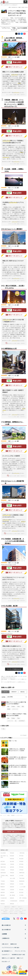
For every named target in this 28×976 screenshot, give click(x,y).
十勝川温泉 (21, 853)
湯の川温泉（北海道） (4, 856)
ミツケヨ (15, 911)
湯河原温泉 (3, 872)
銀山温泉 (12, 861)
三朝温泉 (3, 889)
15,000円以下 (22, 720)
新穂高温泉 (21, 881)
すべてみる (23, 735)
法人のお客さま (6, 929)
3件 (18, 305)
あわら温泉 (12, 878)
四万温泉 (21, 864)
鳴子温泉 (21, 855)
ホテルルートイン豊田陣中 (14, 229)
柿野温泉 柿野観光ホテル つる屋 (14, 423)
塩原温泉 (12, 867)
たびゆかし (21, 911)
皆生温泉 (21, 889)
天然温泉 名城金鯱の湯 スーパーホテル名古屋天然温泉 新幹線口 (15, 541)
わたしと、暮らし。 (5, 910)
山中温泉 (21, 875)
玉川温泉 (21, 895)
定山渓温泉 (3, 853)
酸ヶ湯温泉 (12, 895)
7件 (18, 126)
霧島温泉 (3, 895)
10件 (18, 57)
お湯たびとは (7, 906)
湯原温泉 (3, 892)
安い (16, 720)
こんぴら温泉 (22, 886)
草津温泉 (21, 861)
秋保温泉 (12, 858)
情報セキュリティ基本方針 (8, 958)
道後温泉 (12, 886)
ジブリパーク (15, 709)
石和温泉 (21, 869)
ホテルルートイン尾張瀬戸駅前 (14, 482)
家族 (8, 706)
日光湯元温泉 (4, 898)
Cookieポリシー (6, 954)
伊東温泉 (12, 872)
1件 (18, 500)
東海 (23, 706)
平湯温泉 (12, 881)
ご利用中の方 (5, 938)
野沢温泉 (21, 867)
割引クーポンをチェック (15, 67)
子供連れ (13, 706)
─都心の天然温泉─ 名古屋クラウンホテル (15, 287)
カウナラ (11, 911)
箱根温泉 (12, 898)
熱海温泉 (3, 903)
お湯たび (21, 908)
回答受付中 (14, 691)
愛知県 (8, 709)
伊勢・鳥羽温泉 (22, 898)
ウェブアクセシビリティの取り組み (10, 947)
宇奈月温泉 (21, 878)
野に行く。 (6, 911)
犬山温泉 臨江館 (12, 606)
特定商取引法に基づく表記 (18, 954)
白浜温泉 (21, 884)
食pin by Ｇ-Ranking (13, 913)
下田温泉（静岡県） (4, 876)
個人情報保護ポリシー (7, 951)
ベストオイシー (18, 910)
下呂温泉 (3, 881)
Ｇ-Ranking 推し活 (4, 913)
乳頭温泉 (12, 855)
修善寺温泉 (21, 872)
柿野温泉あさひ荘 (11, 348)
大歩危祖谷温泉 (13, 900)
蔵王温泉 (3, 861)
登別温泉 (12, 853)
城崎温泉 (3, 884)
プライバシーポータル (20, 951)
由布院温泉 (21, 900)
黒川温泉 (21, 892)
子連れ (18, 706)
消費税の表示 (13, 944)
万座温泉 (12, 864)
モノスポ (24, 910)
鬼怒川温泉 (3, 867)
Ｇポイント (20, 906)
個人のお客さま (6, 925)
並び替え (3, 697)
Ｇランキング (6, 908)
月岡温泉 (12, 869)
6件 (18, 187)
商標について (20, 958)
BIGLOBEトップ (6, 961)
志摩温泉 (3, 900)
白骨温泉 (3, 869)
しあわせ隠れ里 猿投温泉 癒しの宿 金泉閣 (14, 39)
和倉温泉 (12, 875)
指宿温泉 (12, 903)
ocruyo (16, 908)
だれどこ (12, 908)
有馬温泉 (12, 884)
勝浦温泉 (3, 886)
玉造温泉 (12, 889)
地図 (14, 127)
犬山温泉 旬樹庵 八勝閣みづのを (14, 170)
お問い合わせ (5, 944)
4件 (18, 246)
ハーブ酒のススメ (22, 913)
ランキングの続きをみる (14, 669)
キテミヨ (12, 910)
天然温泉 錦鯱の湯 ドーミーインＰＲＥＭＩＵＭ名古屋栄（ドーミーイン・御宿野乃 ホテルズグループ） (14, 103)
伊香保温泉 (3, 864)
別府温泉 (12, 892)
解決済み (23, 691)
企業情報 (4, 934)
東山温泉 (21, 858)
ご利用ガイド (13, 906)
